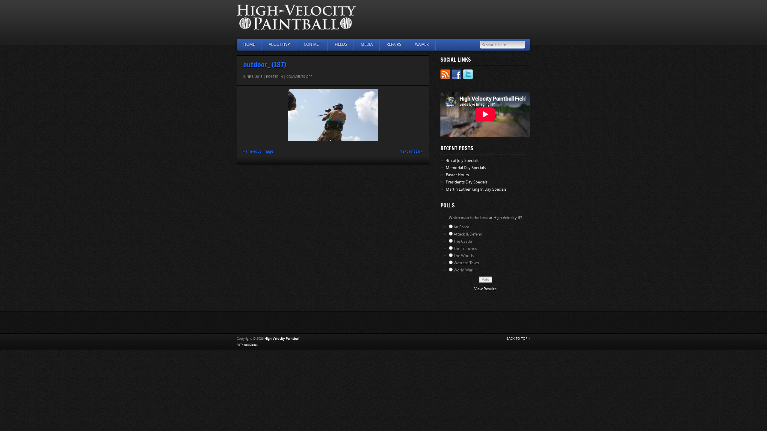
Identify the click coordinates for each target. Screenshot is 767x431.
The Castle (463, 241)
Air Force (461, 227)
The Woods (464, 256)
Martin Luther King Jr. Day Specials (476, 189)
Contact (312, 44)
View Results (485, 289)
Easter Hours (457, 175)
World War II (465, 270)
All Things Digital (247, 344)
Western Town (466, 263)
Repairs (393, 44)
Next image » (410, 151)
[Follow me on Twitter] (468, 75)
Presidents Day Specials (466, 182)
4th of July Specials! (462, 160)
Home (249, 44)
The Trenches (465, 248)
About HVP (279, 44)
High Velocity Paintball (282, 339)
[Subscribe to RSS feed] (445, 75)
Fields (341, 44)
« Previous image (258, 151)
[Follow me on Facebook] (456, 75)
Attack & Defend (468, 234)
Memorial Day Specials (466, 168)
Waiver (422, 44)
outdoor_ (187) (264, 64)
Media (367, 44)
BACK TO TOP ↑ (518, 339)
